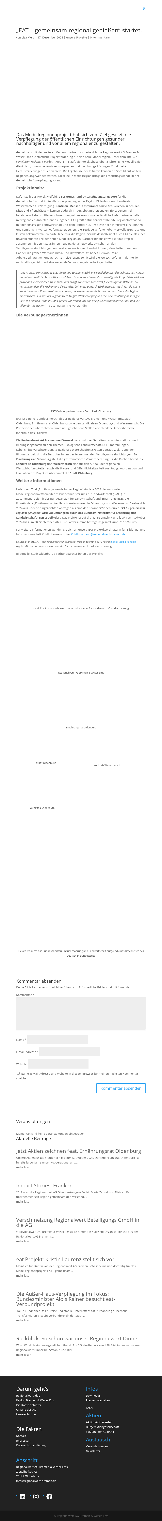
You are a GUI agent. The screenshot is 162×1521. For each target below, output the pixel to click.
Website (21, 1064)
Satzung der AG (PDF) (100, 1432)
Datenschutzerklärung (31, 1445)
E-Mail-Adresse (27, 1052)
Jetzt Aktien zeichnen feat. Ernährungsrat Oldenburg (78, 1150)
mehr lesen (23, 1167)
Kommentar (25, 995)
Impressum (23, 1440)
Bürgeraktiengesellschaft (102, 1427)
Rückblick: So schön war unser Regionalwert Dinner (77, 1338)
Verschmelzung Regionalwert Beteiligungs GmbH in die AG (77, 1222)
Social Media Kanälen (123, 541)
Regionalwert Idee (28, 1395)
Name (21, 1040)
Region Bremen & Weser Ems (35, 1400)
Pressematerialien (98, 1400)
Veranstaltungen (97, 1446)
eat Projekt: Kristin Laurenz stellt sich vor (65, 1259)
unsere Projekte (76, 37)
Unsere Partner (26, 1414)
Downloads (93, 1395)
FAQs (89, 1408)
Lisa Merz (28, 37)
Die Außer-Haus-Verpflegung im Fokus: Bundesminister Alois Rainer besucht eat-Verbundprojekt (65, 1299)
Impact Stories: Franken (44, 1185)
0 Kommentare (100, 37)
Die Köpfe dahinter (28, 1405)
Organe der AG (26, 1409)
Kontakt (21, 1436)
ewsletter (94, 1451)
